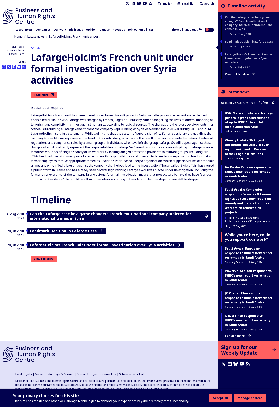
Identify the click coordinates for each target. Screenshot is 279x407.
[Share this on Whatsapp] (4, 67)
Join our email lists (141, 29)
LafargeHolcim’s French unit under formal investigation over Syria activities (248, 58)
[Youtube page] (144, 4)
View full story (44, 259)
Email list (188, 3)
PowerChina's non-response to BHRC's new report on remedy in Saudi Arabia (248, 275)
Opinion (91, 29)
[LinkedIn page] (133, 4)
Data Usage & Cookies (60, 374)
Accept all (220, 398)
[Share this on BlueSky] (19, 67)
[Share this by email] (24, 67)
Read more (41, 94)
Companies (43, 29)
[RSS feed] (150, 4)
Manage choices (250, 398)
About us (119, 29)
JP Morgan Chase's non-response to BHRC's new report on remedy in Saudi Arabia (248, 297)
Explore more (235, 336)
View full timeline (237, 74)
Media (39, 374)
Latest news (23, 29)
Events (19, 374)
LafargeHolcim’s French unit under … (75, 36)
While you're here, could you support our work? (247, 237)
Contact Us (84, 374)
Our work (60, 29)
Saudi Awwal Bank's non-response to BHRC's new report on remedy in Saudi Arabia (248, 253)
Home (18, 36)
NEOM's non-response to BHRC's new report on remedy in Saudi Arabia (247, 320)
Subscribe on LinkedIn (132, 374)
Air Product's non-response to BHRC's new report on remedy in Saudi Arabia (248, 171)
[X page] (127, 4)
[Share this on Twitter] (9, 67)
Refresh (264, 102)
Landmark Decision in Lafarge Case (249, 41)
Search (209, 3)
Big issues (76, 29)
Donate (104, 29)
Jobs (29, 374)
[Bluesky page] (139, 4)
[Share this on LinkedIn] (14, 67)
